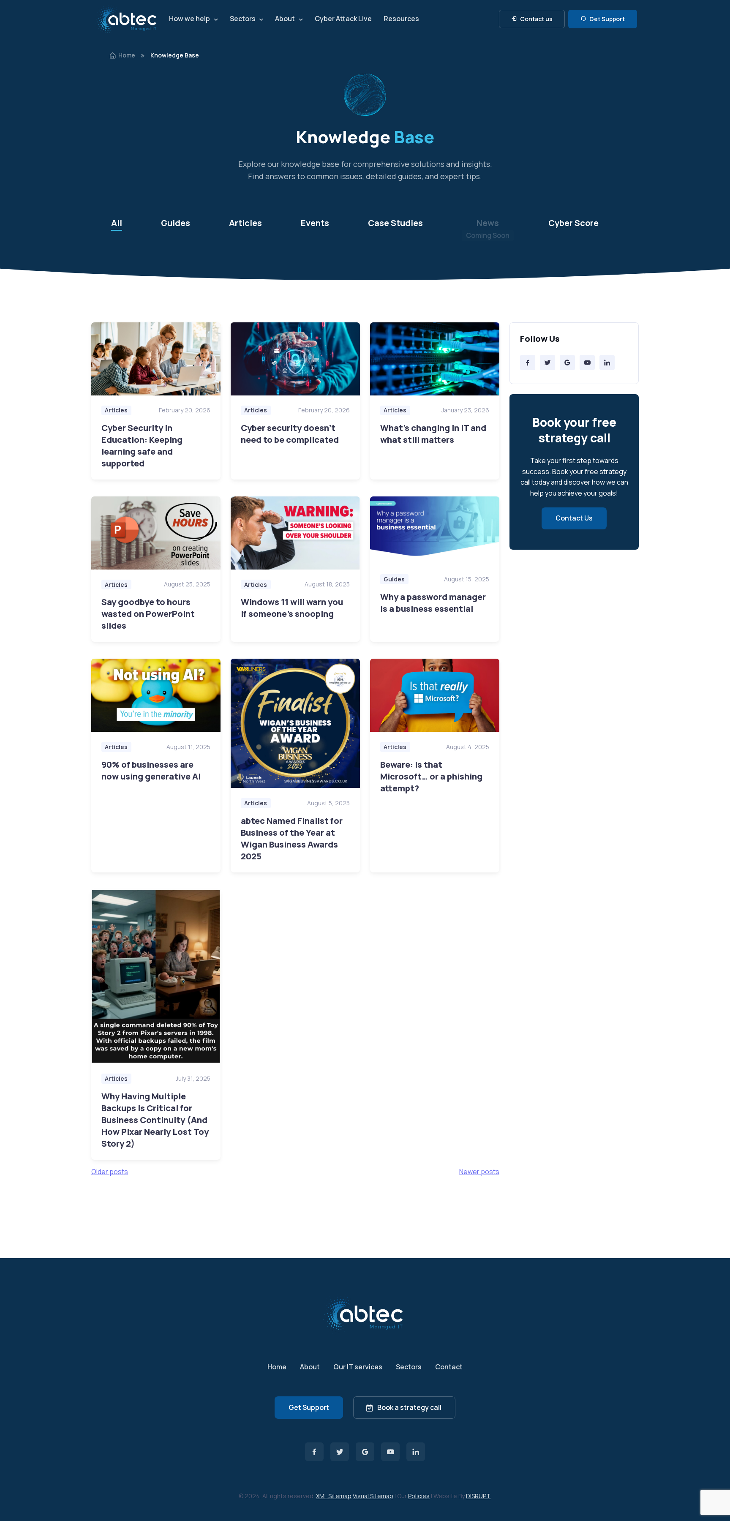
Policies (419, 1496)
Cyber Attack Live (343, 18)
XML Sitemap (333, 1496)
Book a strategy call (409, 1407)
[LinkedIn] (607, 362)
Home (126, 55)
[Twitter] (547, 362)
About (285, 18)
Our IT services (357, 1366)
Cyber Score (573, 223)
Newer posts (479, 1171)
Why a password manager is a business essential (433, 602)
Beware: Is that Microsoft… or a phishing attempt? (431, 776)
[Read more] (156, 358)
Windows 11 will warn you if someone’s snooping (292, 607)
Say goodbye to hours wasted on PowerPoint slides (148, 613)
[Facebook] (527, 362)
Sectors (243, 18)
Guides (175, 223)
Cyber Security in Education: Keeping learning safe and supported (141, 445)
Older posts (109, 1171)
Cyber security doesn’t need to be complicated (290, 433)
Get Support (309, 1407)
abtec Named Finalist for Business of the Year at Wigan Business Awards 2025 (292, 838)
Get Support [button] (606, 19)
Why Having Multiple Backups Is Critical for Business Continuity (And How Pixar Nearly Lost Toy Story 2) (155, 1119)
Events (315, 223)
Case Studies (395, 223)
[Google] (567, 362)
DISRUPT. (478, 1496)
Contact (449, 1366)
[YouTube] (587, 362)
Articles (245, 223)
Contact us (536, 19)
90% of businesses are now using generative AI (151, 770)
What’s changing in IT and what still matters (433, 433)
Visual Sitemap (373, 1496)
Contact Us (574, 518)
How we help (189, 18)
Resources (401, 18)
